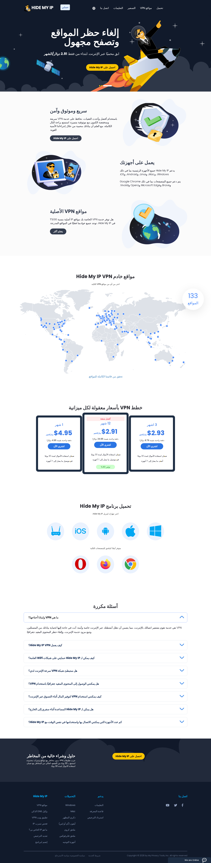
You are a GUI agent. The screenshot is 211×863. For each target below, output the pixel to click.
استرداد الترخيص (95, 817)
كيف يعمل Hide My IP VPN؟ (45, 645)
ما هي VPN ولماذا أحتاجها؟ (43, 617)
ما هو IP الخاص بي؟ (38, 829)
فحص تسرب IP (40, 823)
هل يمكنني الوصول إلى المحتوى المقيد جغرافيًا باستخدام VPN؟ (63, 684)
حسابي (65, 7)
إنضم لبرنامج (41, 842)
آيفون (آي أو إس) (67, 823)
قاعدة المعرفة (96, 811)
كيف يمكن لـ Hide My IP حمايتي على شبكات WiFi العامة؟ (61, 658)
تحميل (159, 8)
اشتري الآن (59, 446)
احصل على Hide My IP (102, 67)
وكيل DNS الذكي (39, 811)
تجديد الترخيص (40, 836)
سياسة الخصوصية (77, 855)
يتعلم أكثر (58, 231)
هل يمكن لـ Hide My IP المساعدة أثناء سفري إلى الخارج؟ (60, 709)
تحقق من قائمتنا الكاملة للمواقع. (106, 376)
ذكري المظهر (69, 817)
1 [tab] (107, 85)
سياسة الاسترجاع (62, 855)
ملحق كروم (69, 829)
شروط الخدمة (94, 855)
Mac (72, 811)
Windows (70, 805)
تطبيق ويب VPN (39, 817)
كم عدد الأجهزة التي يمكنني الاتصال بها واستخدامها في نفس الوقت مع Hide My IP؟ (75, 722)
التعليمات (118, 8)
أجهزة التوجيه (69, 842)
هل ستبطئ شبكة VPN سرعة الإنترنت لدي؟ (52, 671)
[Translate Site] (94, 9)
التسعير (131, 8)
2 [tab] (101, 85)
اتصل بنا (104, 8)
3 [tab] (99, 85)
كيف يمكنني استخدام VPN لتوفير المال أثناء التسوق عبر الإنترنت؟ (64, 696)
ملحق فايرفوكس (67, 836)
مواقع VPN (146, 8)
